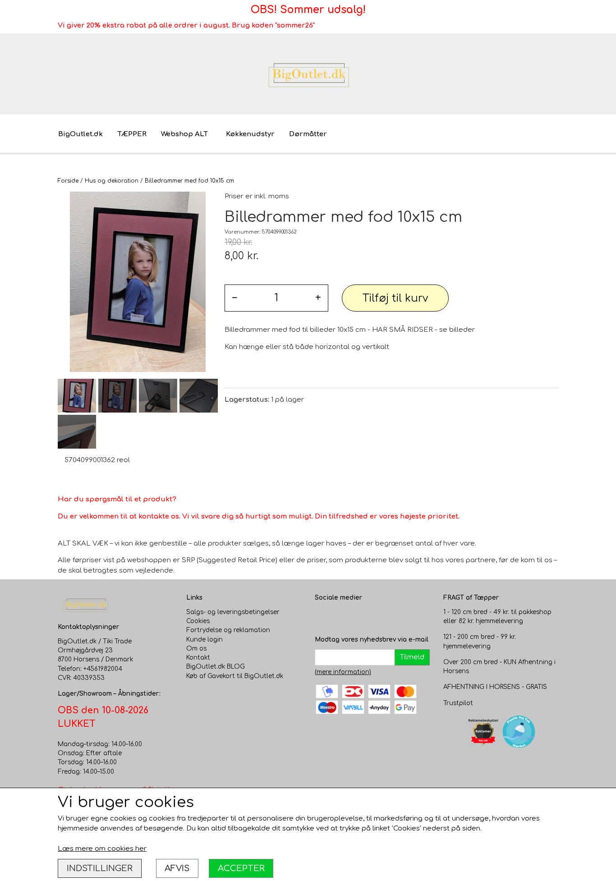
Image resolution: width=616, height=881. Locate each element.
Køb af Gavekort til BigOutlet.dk (234, 676)
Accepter (241, 868)
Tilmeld (412, 657)
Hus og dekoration (111, 181)
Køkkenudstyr (250, 134)
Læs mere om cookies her (102, 849)
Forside (68, 181)
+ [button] (318, 297)
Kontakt (198, 657)
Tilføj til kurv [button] (395, 298)
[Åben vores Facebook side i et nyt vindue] (322, 617)
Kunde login (204, 639)
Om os (196, 648)
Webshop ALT (184, 134)
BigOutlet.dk (80, 134)
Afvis (177, 868)
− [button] (234, 297)
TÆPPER (132, 134)
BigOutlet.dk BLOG (215, 666)
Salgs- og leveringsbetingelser (233, 612)
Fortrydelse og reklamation (228, 630)
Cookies (198, 621)
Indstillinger (100, 868)
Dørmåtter (308, 134)
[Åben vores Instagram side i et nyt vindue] (340, 617)
